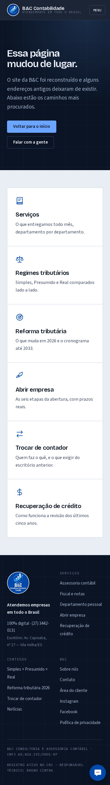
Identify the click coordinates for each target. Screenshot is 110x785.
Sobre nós (69, 669)
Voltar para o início (31, 126)
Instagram (69, 701)
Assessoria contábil (77, 583)
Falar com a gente (30, 142)
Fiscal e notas (72, 594)
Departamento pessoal (81, 604)
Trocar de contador (24, 699)
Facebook (68, 712)
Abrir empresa (72, 615)
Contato (67, 680)
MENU (97, 10)
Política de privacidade (80, 723)
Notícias (14, 709)
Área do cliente (73, 691)
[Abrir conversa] (97, 773)
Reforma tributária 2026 (28, 688)
